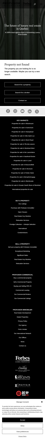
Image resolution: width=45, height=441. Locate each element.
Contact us (22, 100)
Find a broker (22, 329)
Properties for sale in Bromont (22, 169)
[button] (42, 402)
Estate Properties (22, 317)
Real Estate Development (22, 313)
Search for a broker (22, 92)
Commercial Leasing (22, 290)
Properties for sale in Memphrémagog (22, 177)
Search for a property (22, 85)
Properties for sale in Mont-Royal (22, 140)
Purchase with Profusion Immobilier (22, 208)
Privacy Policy (22, 436)
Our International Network (22, 333)
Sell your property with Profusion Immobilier (22, 247)
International (22, 228)
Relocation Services (22, 220)
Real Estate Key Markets (22, 216)
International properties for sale (22, 189)
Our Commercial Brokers (22, 294)
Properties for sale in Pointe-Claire (22, 173)
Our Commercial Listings (22, 298)
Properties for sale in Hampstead (22, 132)
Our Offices (22, 337)
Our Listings (22, 204)
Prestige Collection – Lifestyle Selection (22, 224)
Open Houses (22, 212)
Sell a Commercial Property (23, 282)
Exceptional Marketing (22, 251)
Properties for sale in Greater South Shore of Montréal (22, 185)
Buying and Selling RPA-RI (22, 286)
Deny (22, 426)
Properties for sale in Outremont (22, 127)
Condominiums (23, 232)
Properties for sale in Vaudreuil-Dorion (22, 156)
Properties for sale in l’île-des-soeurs (22, 144)
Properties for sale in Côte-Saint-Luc (22, 136)
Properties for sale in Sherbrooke (22, 181)
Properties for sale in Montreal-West (22, 148)
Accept (22, 420)
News (22, 341)
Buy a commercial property (23, 278)
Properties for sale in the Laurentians (22, 152)
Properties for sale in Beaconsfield (22, 164)
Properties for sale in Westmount (22, 123)
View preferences (22, 431)
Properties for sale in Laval (22, 160)
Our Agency (22, 325)
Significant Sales (22, 255)
